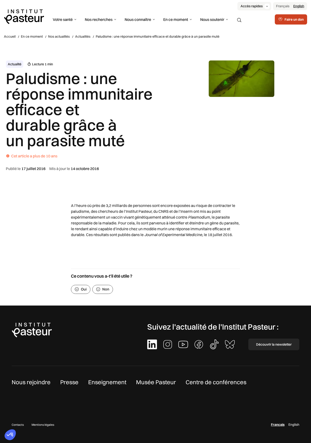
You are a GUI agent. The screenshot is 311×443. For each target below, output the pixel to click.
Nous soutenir (212, 19)
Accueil (10, 36)
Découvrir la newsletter (274, 344)
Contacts (18, 424)
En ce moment (175, 19)
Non (105, 289)
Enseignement (107, 382)
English (298, 6)
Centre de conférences (216, 382)
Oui (84, 289)
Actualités (82, 36)
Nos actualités (59, 36)
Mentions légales (43, 424)
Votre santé (63, 19)
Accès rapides (252, 6)
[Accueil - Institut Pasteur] (24, 16)
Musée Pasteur (156, 382)
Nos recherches (98, 19)
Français (282, 6)
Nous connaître (138, 19)
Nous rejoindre (31, 382)
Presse (69, 382)
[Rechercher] (239, 20)
